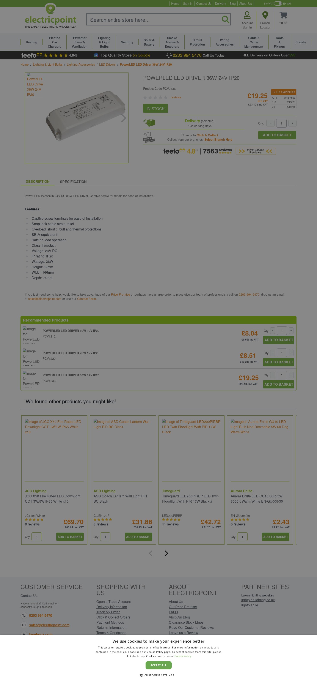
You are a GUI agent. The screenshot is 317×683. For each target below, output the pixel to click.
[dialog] (158, 659)
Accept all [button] (159, 665)
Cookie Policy (182, 656)
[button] (158, 675)
